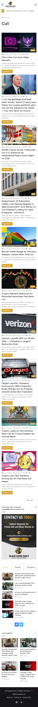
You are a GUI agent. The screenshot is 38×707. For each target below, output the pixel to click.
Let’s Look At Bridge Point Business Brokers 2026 (24, 584)
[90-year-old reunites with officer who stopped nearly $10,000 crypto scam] (7, 576)
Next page (30, 500)
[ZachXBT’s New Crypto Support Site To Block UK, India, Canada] (7, 604)
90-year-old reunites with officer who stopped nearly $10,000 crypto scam (25, 576)
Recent (5, 567)
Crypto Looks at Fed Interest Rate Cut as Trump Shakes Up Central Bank (18, 434)
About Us (10, 697)
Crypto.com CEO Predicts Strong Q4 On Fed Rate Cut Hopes (16, 479)
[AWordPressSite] (10, 4)
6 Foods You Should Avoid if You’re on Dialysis (25, 593)
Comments (31, 567)
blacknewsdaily (7, 54)
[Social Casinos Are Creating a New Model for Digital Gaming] (7, 614)
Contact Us (17, 697)
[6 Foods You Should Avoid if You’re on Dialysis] (7, 595)
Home (5, 17)
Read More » (7, 71)
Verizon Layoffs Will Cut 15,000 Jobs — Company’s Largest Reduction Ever (18, 341)
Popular (17, 567)
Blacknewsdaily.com (19, 694)
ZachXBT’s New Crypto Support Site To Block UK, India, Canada (24, 603)
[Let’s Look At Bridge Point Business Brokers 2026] (7, 586)
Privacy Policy (27, 697)
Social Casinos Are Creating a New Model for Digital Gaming (25, 613)
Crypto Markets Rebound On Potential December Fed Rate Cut (18, 296)
